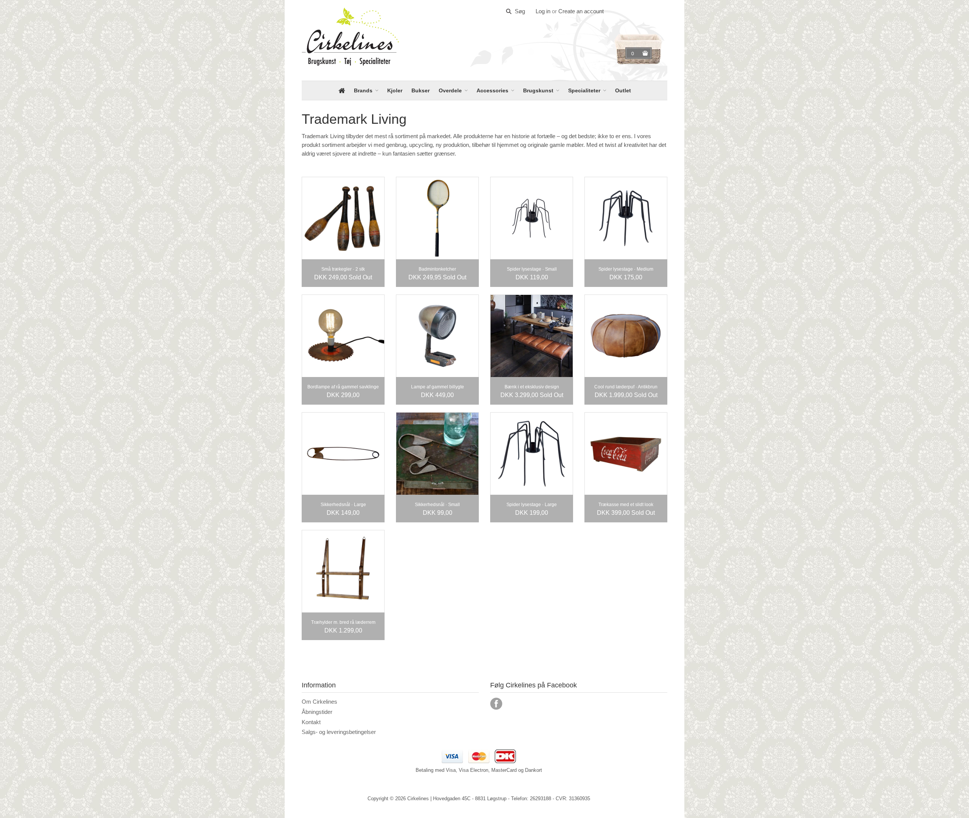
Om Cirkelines (319, 701)
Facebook (496, 704)
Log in (543, 11)
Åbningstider (317, 712)
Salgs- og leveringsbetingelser (339, 732)
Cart (633, 53)
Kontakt (311, 722)
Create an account (581, 11)
